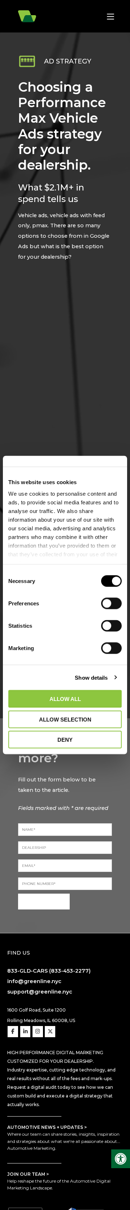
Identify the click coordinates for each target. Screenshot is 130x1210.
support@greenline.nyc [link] (39, 991)
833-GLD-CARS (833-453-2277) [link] (49, 971)
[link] (120, 1158)
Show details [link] (91, 677)
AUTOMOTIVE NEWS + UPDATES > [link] (47, 1127)
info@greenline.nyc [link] (34, 981)
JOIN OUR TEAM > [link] (28, 1174)
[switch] (111, 603)
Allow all (65, 699)
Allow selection (65, 719)
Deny (65, 740)
